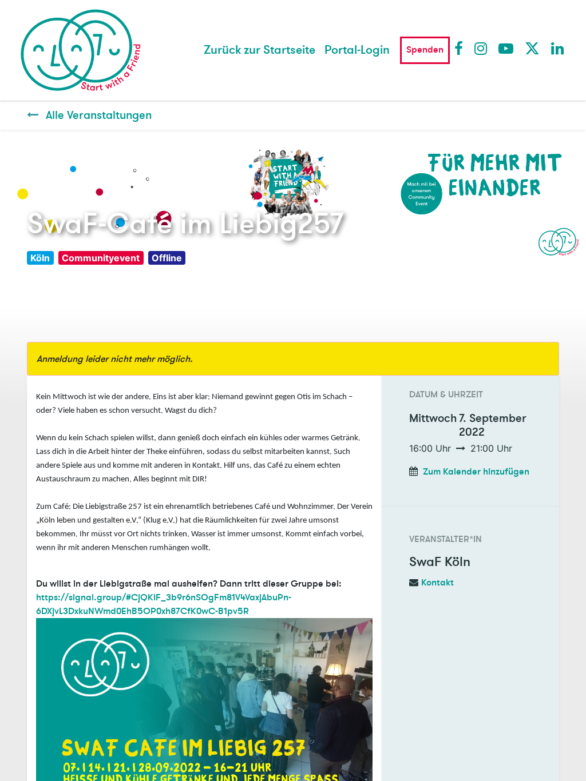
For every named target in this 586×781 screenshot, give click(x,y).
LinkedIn (558, 48)
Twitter (531, 48)
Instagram (481, 48)
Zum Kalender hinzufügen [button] (476, 471)
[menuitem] (259, 50)
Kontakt (437, 582)
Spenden (425, 49)
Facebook (461, 48)
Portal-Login (357, 50)
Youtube (505, 48)
